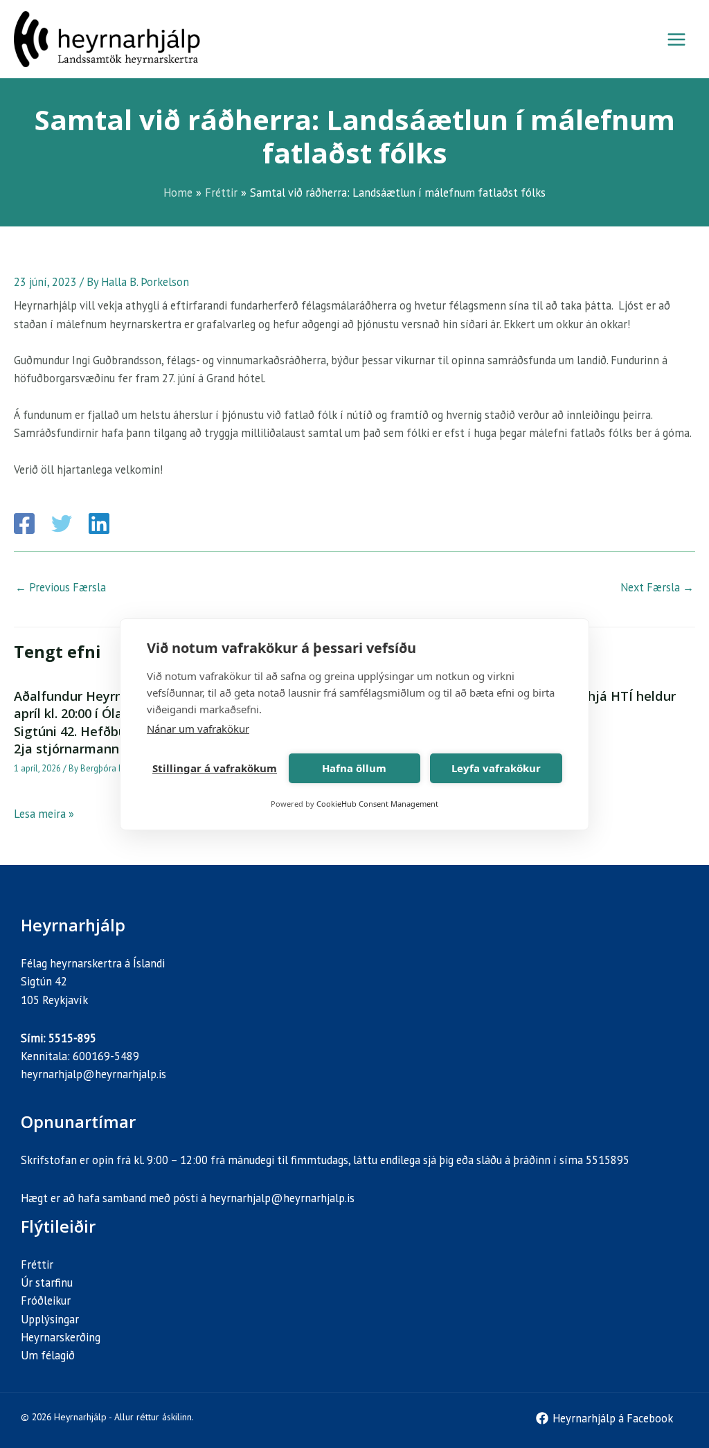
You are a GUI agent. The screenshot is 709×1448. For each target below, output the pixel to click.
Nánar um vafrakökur (198, 728)
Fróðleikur (46, 1300)
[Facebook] (24, 523)
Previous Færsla (60, 587)
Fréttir (37, 1264)
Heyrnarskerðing (60, 1337)
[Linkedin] (99, 523)
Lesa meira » (44, 813)
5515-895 (72, 1038)
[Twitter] (61, 523)
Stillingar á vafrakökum (214, 768)
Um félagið (48, 1355)
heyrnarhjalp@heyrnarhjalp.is (93, 1074)
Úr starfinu (47, 1282)
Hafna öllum (354, 768)
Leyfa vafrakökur (496, 768)
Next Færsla (657, 587)
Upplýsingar (50, 1319)
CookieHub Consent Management (377, 803)
